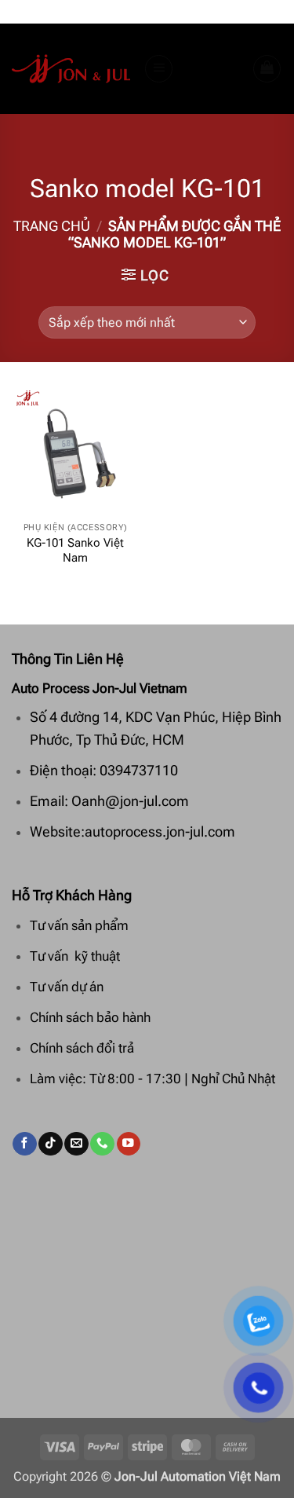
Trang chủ (51, 226)
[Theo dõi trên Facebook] (24, 1144)
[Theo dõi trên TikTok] (50, 1144)
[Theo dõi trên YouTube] (128, 1144)
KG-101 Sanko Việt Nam (75, 551)
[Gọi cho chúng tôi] (102, 1144)
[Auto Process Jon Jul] (72, 69)
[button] (159, 69)
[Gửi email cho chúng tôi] (76, 1144)
